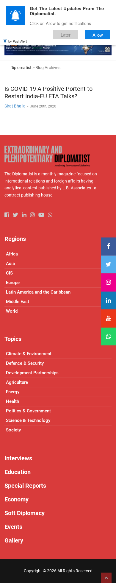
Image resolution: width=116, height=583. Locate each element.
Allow (98, 35)
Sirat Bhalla (15, 106)
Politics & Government (28, 411)
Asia (10, 263)
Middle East (17, 301)
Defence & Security (25, 363)
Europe (13, 282)
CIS (9, 273)
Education (17, 472)
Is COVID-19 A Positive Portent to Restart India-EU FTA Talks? (48, 92)
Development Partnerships (32, 372)
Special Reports (25, 485)
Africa (12, 254)
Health (12, 401)
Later (65, 35)
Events (13, 526)
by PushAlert (17, 41)
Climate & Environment (28, 353)
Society (13, 430)
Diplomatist (21, 67)
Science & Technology (28, 420)
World (12, 311)
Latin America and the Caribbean (38, 292)
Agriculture (17, 382)
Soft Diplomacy (24, 513)
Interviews (18, 458)
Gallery (13, 540)
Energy (12, 392)
